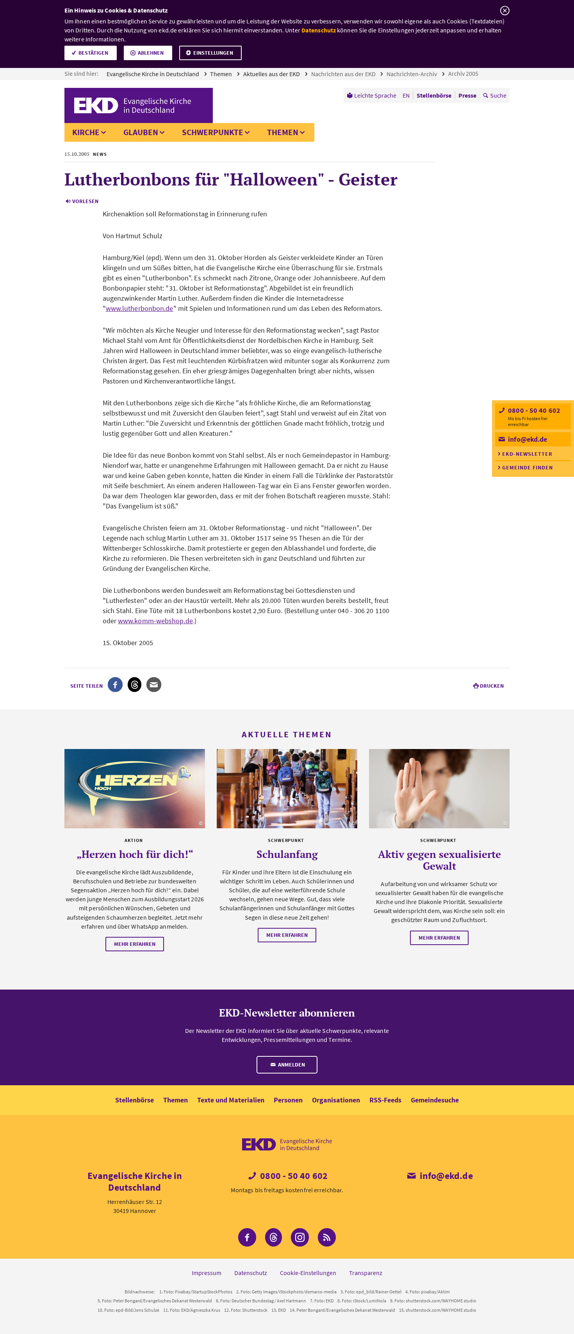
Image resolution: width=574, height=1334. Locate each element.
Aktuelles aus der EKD (272, 74)
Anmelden (291, 1064)
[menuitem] (371, 95)
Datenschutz (318, 30)
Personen (288, 1099)
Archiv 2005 (464, 73)
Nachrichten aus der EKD (344, 74)
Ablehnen (151, 52)
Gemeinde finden (527, 467)
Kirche (86, 132)
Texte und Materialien (230, 1099)
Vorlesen (85, 201)
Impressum (206, 1273)
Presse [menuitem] (467, 95)
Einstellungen (213, 52)
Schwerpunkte (212, 132)
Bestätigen (93, 52)
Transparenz (365, 1273)
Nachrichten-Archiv (412, 74)
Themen (221, 74)
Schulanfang (287, 854)
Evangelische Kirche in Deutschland (153, 74)
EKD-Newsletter (527, 453)
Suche (498, 95)
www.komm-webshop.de (155, 620)
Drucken (492, 685)
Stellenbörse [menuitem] (434, 95)
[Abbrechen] (505, 11)
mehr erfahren (134, 943)
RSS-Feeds (385, 1099)
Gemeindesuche (435, 1099)
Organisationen (336, 1099)
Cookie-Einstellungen (308, 1273)
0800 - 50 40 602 (533, 410)
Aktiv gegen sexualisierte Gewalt (439, 859)
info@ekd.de (526, 439)
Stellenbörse (134, 1099)
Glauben (140, 132)
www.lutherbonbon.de (139, 308)
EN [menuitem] (406, 95)
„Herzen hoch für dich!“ (135, 854)
